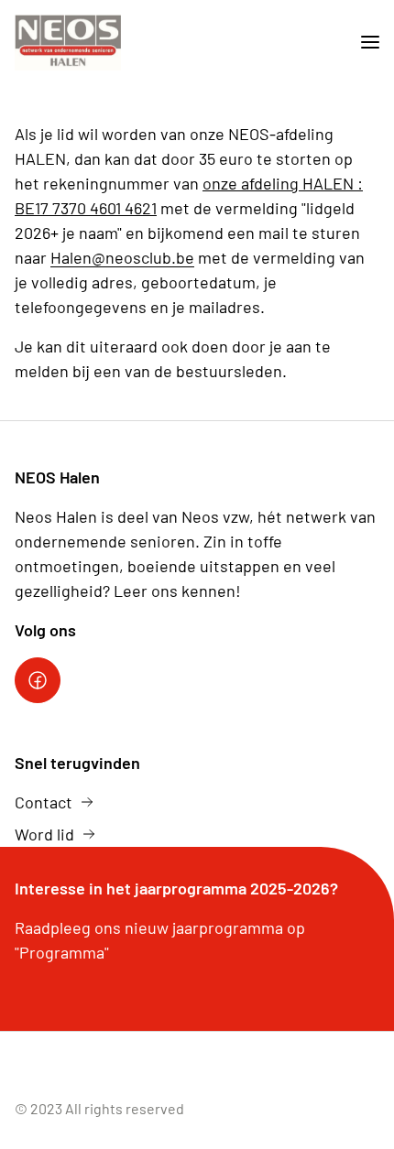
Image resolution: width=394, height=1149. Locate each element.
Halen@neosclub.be (122, 257)
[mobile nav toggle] (362, 42)
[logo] (68, 42)
